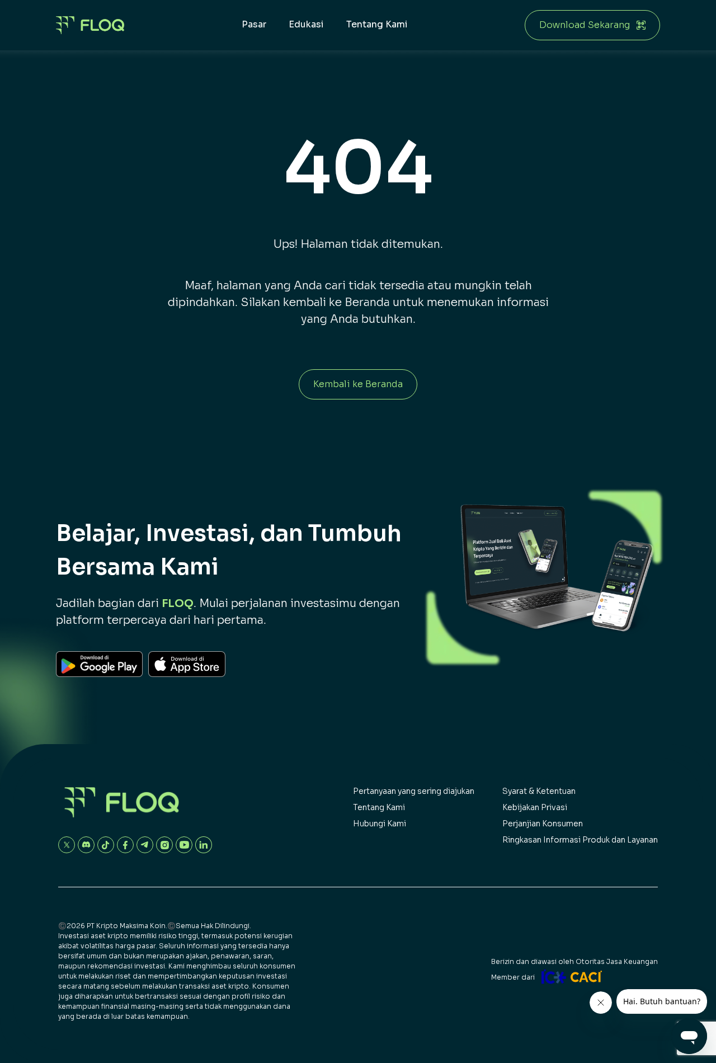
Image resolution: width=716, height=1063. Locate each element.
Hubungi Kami (379, 824)
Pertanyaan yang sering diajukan (413, 791)
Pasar (254, 24)
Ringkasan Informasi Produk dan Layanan (580, 840)
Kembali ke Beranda (358, 384)
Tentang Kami (377, 24)
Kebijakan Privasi (534, 807)
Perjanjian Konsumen (542, 824)
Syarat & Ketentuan (539, 791)
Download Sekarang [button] (584, 25)
